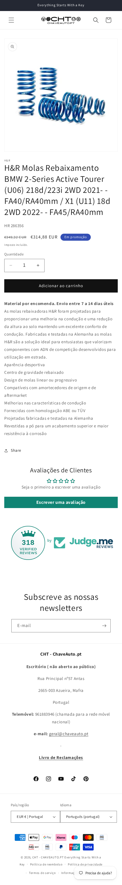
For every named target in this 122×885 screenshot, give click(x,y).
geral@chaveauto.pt (69, 733)
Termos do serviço (42, 873)
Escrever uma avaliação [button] (61, 502)
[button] (11, 20)
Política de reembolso (46, 864)
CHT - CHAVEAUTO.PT (48, 857)
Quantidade (14, 254)
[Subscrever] (104, 625)
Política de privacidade (85, 864)
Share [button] (16, 450)
